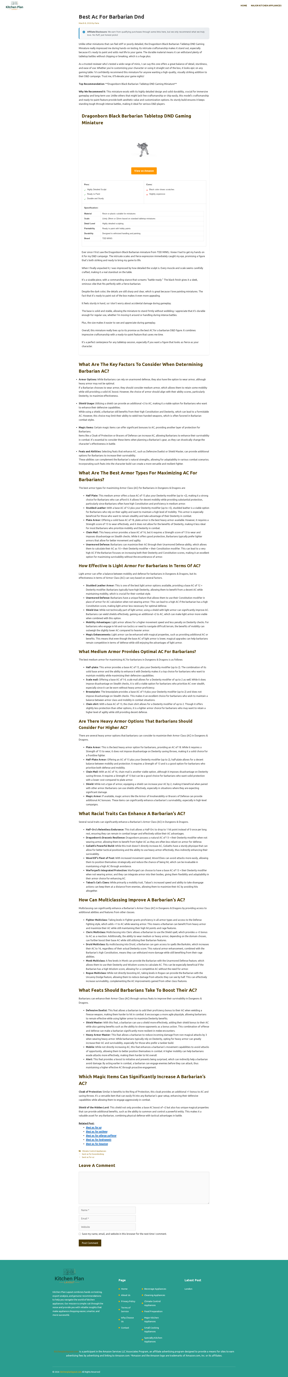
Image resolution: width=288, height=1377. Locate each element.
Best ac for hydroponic (98, 1139)
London (188, 1289)
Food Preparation (153, 1311)
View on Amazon (144, 170)
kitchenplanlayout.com (66, 1351)
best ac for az (88, 1157)
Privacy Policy (128, 1301)
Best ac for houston (97, 1143)
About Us (125, 1295)
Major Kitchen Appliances (266, 5)
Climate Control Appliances (94, 1151)
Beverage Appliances (155, 1289)
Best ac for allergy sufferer (101, 1135)
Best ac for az (93, 1127)
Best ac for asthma (96, 1131)
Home (244, 5)
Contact (125, 1327)
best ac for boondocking (93, 1154)
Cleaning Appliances (154, 1295)
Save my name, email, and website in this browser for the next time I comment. (124, 1233)
